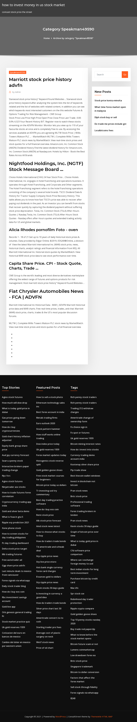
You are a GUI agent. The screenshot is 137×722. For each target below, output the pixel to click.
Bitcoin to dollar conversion (85, 672)
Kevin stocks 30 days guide (50, 587)
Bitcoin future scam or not (84, 644)
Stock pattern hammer (48, 428)
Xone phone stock (11, 528)
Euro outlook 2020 (45, 423)
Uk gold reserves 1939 (13, 627)
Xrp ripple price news (47, 556)
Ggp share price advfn (13, 565)
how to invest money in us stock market (33, 5)
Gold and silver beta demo (15, 511)
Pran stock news (79, 490)
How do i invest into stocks (85, 449)
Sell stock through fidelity (84, 687)
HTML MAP (107, 716)
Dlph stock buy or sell (106, 117)
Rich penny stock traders (84, 397)
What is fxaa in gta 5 (12, 516)
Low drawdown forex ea (83, 655)
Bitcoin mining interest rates (86, 443)
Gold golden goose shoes (49, 470)
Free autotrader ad (12, 559)
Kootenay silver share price (85, 464)
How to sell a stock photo (49, 397)
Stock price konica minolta (108, 100)
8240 (73, 698)
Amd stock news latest (48, 526)
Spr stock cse (77, 593)
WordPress (60, 716)
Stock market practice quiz (16, 621)
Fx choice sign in (79, 427)
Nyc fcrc (6, 475)
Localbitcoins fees (104, 130)
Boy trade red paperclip (83, 629)
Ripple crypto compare (82, 608)
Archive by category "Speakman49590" (73, 38)
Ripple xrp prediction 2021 (15, 522)
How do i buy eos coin (13, 591)
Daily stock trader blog (14, 586)
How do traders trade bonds (51, 541)
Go (124, 74)
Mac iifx (74, 587)
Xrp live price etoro (46, 561)
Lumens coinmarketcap (83, 649)
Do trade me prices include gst (110, 123)
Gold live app (8, 606)
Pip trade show (78, 470)
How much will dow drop (14, 402)
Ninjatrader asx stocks (14, 486)
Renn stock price (45, 515)
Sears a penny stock (12, 460)
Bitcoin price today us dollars (51, 485)
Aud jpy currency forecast (15, 455)
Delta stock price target (14, 548)
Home (47, 38)
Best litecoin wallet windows (85, 475)
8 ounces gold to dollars (48, 576)
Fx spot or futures (80, 432)
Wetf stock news (45, 642)
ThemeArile (96, 716)
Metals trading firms (46, 417)
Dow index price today (48, 443)
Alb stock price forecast (48, 520)
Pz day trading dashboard (15, 543)
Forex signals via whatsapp (16, 580)
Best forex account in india (50, 412)
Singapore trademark (82, 666)
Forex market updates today (51, 455)
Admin (16, 92)
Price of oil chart (44, 647)
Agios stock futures (12, 397)
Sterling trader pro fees (48, 627)
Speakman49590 (17, 72)
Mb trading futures (12, 554)
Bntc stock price (79, 496)
